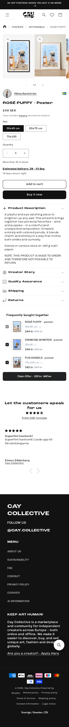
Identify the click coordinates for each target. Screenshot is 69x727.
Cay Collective (32, 688)
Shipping (23, 116)
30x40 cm (13, 128)
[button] (7, 15)
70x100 (12, 136)
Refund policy (30, 693)
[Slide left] (26, 85)
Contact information (28, 704)
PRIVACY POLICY (18, 584)
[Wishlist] (52, 15)
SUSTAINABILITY (18, 560)
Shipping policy (47, 699)
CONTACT (13, 576)
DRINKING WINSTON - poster (44, 340)
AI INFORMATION (18, 601)
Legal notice (49, 704)
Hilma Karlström (25, 93)
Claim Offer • (34, 376)
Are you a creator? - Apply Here (33, 653)
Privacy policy (49, 693)
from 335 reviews (34, 418)
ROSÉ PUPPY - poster (39, 322)
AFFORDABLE (37, 27)
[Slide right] (43, 85)
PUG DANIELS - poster (39, 358)
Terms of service (26, 699)
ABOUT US (14, 551)
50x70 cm (36, 128)
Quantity (8, 145)
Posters (17, 27)
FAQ (10, 568)
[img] (34, 413)
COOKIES (13, 593)
